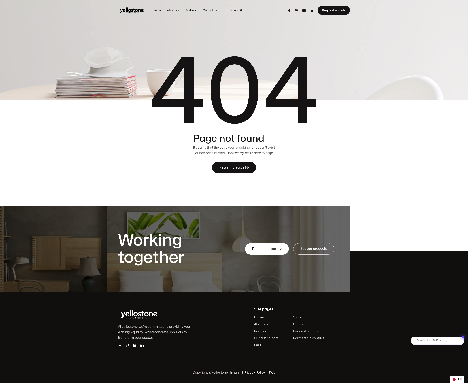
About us (173, 10)
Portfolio (191, 10)
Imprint (236, 372)
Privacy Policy (254, 372)
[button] (236, 10)
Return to (234, 167)
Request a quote (305, 331)
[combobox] (457, 379)
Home (157, 10)
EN (460, 379)
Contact (299, 324)
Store (297, 317)
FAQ (257, 345)
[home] (132, 10)
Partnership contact (308, 338)
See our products (313, 248)
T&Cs (271, 372)
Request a (333, 10)
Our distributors (266, 338)
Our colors (210, 10)
